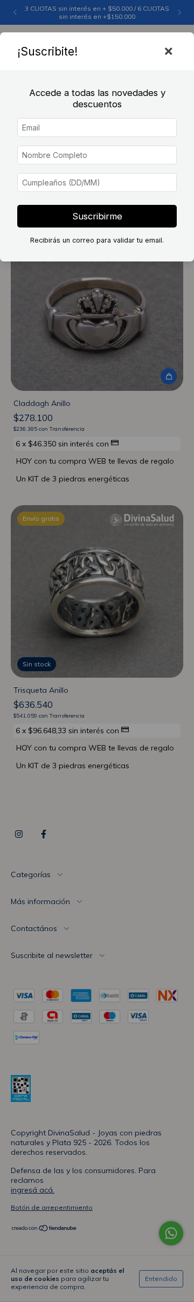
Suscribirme (97, 216)
